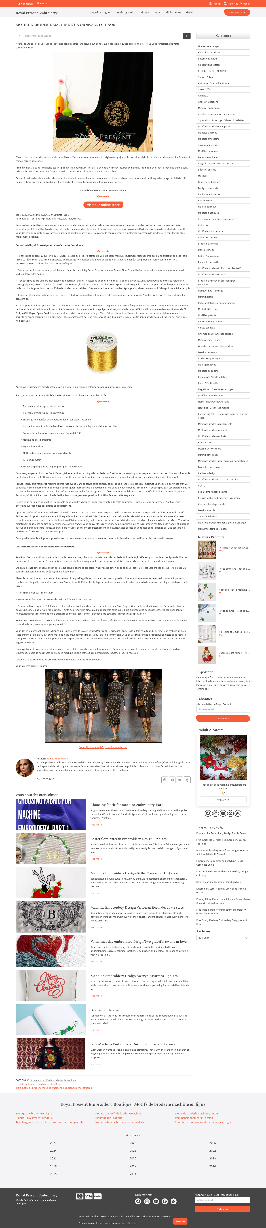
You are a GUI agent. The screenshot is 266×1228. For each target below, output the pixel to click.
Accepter (180, 1221)
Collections (204, 225)
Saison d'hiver (205, 77)
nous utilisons (128, 1223)
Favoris (44, 3)
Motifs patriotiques (208, 454)
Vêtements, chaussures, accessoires (217, 219)
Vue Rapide (223, 759)
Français (216, 3)
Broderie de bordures (209, 182)
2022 (212, 1150)
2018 (53, 1166)
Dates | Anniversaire (208, 256)
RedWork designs (207, 473)
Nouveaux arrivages (208, 46)
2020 (133, 1158)
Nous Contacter (237, 12)
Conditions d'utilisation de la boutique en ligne (203, 1122)
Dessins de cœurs (207, 352)
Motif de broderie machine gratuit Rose (39, 1084)
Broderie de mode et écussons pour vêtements (217, 282)
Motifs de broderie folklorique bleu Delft (219, 268)
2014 (133, 1174)
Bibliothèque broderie (179, 12)
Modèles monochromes (211, 395)
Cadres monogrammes (210, 321)
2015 (53, 1174)
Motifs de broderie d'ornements (215, 424)
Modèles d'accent (207, 132)
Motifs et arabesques (209, 108)
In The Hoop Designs (209, 358)
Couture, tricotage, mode (211, 504)
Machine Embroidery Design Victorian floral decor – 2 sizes (137, 907)
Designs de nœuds (208, 188)
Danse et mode (206, 249)
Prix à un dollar (206, 442)
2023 (133, 1150)
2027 (53, 1143)
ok (186, 35)
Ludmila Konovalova (56, 758)
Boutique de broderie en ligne (34, 1113)
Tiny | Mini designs (208, 516)
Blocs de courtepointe (210, 467)
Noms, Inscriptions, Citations (213, 401)
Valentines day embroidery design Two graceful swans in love (138, 941)
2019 (212, 1158)
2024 (53, 1150)
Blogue (145, 12)
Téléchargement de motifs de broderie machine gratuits (49, 1122)
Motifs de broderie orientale (213, 430)
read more (96, 824)
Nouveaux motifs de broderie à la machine (53, 1080)
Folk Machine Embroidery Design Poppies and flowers (133, 1044)
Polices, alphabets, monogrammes (216, 303)
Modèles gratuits (207, 315)
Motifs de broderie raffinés (212, 436)
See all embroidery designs (212, 491)
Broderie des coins (208, 243)
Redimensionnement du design (194, 1118)
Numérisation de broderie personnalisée (120, 1122)
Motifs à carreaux (207, 206)
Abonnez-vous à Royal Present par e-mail (217, 1194)
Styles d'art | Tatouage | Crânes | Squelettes (221, 120)
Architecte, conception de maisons (216, 114)
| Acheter (223, 799)
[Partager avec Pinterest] (164, 780)
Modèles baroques (208, 151)
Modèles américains (208, 138)
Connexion (27, 3)
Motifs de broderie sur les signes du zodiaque (222, 522)
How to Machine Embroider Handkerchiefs (218, 882)
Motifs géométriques (209, 340)
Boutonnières (205, 200)
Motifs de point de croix (210, 231)
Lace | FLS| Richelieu (208, 383)
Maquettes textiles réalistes (212, 528)
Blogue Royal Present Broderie (34, 1118)
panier (246, 3)
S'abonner (223, 718)
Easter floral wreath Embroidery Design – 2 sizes (128, 839)
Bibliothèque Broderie (108, 1118)
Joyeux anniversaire (209, 145)
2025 (212, 1143)
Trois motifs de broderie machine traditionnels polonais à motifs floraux (54, 1087)
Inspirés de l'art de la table (212, 377)
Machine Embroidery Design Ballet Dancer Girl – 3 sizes (134, 873)
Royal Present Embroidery (37, 13)
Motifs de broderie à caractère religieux (219, 479)
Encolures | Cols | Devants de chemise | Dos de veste (222, 415)
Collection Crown (207, 237)
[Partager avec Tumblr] (187, 779)
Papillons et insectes (209, 194)
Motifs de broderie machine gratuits (196, 1113)
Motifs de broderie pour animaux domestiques (223, 461)
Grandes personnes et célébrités (215, 346)
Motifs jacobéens (207, 364)
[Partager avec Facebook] (172, 780)
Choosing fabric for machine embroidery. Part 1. (128, 804)
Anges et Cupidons (208, 101)
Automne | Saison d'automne (213, 83)
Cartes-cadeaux (206, 327)
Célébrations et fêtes (209, 64)
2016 (212, 1166)
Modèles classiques (208, 212)
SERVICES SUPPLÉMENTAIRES (213, 71)
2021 (53, 1158)
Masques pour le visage (210, 290)
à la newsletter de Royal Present (213, 704)
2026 (133, 1143)
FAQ (157, 12)
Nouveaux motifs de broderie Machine (118, 1113)
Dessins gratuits (125, 12)
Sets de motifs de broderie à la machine (219, 498)
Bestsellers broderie (209, 52)
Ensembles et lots (207, 58)
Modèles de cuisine (208, 370)
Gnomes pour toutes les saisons (215, 333)
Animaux (203, 95)
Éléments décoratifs (208, 262)
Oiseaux (202, 175)
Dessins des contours (209, 448)
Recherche (225, 35)
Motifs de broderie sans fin (212, 274)
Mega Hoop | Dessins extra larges (215, 389)
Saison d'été (204, 89)
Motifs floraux (205, 296)
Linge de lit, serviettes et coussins (216, 163)
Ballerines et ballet (208, 157)
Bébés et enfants (207, 169)
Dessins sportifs (206, 510)
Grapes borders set (105, 1010)
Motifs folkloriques (208, 309)
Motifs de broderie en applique (214, 126)
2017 (133, 1166)
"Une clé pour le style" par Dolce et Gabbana (103, 747)
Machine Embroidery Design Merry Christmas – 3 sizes (134, 976)
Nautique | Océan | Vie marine (213, 407)
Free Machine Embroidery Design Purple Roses (221, 833)
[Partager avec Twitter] (179, 780)
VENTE (201, 485)
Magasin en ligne (99, 12)
